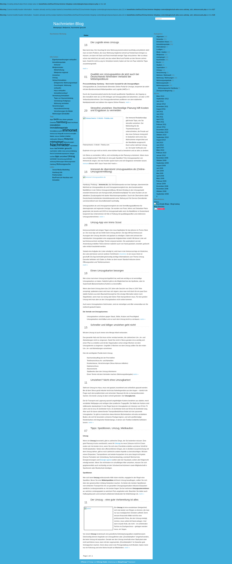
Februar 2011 (161, 124)
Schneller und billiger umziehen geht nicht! (113, 325)
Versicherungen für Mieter (63, 111)
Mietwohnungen (69, 142)
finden (65, 119)
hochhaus (74, 122)
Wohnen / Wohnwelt (163, 75)
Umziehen (56, 75)
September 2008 (162, 194)
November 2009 (162, 158)
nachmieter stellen (56, 151)
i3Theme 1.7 (85, 562)
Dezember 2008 (162, 186)
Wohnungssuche (63, 164)
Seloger (72, 153)
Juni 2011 (160, 114)
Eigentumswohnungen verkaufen (64, 60)
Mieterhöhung (59, 70)
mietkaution (53, 139)
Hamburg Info (57, 172)
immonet (69, 130)
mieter (68, 136)
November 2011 (162, 106)
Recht (52, 153)
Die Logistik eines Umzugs (104, 42)
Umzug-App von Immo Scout (105, 222)
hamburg (61, 122)
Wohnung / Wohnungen (165, 78)
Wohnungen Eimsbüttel (60, 114)
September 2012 (162, 99)
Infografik (61, 133)
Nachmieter (60, 145)
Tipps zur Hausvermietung (63, 98)
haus (69, 122)
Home (86, 35)
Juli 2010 (159, 142)
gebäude (70, 119)
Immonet (57, 65)
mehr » (85, 69)
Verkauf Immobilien (59, 80)
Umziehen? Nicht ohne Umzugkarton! (110, 380)
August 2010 (161, 140)
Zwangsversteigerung (164, 91)
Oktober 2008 (161, 191)
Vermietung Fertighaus (62, 101)
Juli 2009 (159, 168)
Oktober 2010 (161, 135)
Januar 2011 (161, 127)
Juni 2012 (160, 101)
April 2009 (160, 176)
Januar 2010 (161, 155)
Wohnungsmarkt (162, 83)
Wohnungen (60, 161)
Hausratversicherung (61, 108)
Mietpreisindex (57, 67)
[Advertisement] (62, 45)
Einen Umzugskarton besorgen (107, 270)
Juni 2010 (160, 145)
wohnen (69, 159)
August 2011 (161, 109)
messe (57, 136)
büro (60, 119)
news (64, 151)
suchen (52, 156)
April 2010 (160, 148)
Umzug (55, 78)
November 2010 (162, 132)
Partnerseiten (57, 175)
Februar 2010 (161, 153)
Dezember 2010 (162, 130)
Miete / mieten (161, 52)
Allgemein (160, 37)
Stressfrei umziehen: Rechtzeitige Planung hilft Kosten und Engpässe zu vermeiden (119, 109)
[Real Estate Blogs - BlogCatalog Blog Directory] (168, 207)
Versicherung (61, 159)
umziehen (63, 156)
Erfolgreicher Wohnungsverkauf (65, 83)
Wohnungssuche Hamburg (168, 88)
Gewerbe (53, 122)
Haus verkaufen (60, 90)
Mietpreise (68, 139)
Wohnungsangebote (163, 80)
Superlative (160, 67)
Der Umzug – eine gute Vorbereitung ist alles (114, 499)
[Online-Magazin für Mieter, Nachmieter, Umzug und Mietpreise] (159, 202)
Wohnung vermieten (61, 103)
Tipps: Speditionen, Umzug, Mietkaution (111, 428)
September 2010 (162, 137)
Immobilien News (162, 42)
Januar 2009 (161, 184)
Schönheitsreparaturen (61, 153)
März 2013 (160, 96)
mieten (62, 136)
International (161, 47)
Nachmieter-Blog (68, 23)
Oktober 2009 (161, 160)
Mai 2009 (159, 173)
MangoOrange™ (123, 562)
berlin (56, 119)
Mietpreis (61, 139)
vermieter (53, 159)
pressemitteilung (71, 151)
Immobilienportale (59, 62)
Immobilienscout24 (56, 131)
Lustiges (159, 49)
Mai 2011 (159, 117)
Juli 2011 (159, 112)
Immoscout (53, 133)
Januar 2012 (161, 104)
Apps (51, 119)
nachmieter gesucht (63, 148)
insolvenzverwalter (70, 133)
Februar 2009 (161, 181)
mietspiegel (56, 141)
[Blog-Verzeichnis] (159, 209)
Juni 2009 (160, 171)
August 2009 (161, 166)
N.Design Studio (102, 562)
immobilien (55, 125)
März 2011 (160, 122)
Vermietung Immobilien (60, 96)
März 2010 (160, 150)
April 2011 (160, 119)
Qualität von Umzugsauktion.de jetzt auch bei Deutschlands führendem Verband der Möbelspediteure (114, 76)
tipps (57, 156)
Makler (52, 136)
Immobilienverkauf (60, 93)
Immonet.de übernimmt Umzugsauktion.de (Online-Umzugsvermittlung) (117, 170)
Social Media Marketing (61, 170)
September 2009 (162, 163)
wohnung (53, 161)
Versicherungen (58, 106)
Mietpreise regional (61, 72)
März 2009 (160, 178)
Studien (159, 65)
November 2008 (162, 189)
